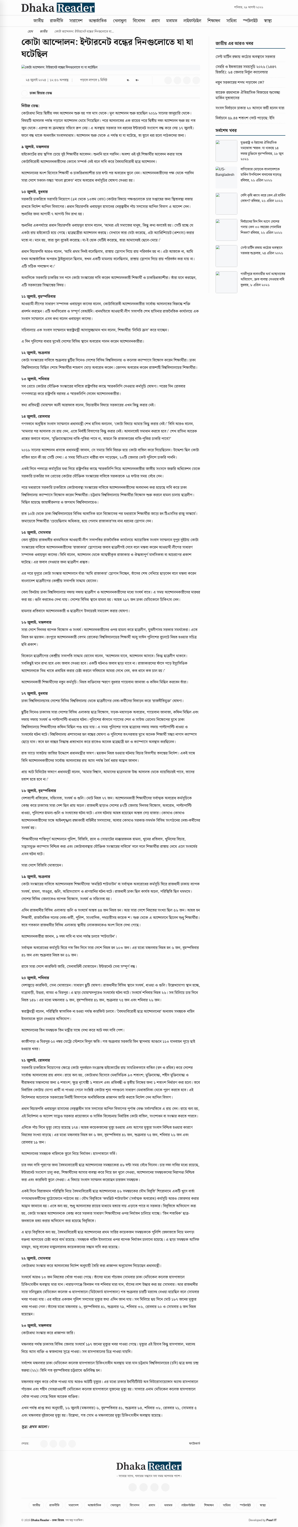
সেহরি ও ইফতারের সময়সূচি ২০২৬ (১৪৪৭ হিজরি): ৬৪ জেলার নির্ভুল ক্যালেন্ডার (246, 69)
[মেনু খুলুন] (279, 21)
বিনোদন (139, 20)
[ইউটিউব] (154, 1487)
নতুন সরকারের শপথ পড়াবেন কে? (240, 82)
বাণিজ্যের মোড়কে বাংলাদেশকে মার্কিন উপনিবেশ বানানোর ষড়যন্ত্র (261, 172)
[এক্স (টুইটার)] (143, 1487)
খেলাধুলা (120, 20)
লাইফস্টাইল (192, 20)
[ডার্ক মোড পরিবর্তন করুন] (275, 7)
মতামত (171, 20)
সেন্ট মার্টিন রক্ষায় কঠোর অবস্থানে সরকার (245, 57)
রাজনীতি (56, 20)
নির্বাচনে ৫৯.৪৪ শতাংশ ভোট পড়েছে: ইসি (245, 118)
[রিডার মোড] (146, 80)
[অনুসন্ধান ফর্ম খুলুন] (268, 7)
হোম (30, 31)
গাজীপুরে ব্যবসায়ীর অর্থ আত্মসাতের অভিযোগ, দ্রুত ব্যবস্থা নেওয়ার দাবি (263, 276)
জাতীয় (38, 20)
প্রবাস (155, 20)
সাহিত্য (231, 20)
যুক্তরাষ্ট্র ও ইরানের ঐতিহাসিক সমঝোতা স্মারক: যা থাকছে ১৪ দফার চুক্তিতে (260, 148)
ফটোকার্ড (194, 1443)
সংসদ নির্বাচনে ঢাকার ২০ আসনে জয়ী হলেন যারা (250, 108)
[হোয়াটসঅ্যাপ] (165, 1487)
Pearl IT (271, 1520)
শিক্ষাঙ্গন (213, 20)
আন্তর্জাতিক (98, 20)
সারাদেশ (75, 20)
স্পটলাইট (250, 20)
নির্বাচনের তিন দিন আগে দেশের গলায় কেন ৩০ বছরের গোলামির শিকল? (261, 227)
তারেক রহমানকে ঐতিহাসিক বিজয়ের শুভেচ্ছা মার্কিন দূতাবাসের (248, 95)
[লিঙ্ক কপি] (159, 80)
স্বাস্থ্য (268, 20)
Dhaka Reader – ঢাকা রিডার (47, 1520)
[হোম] (25, 21)
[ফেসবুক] (132, 1487)
